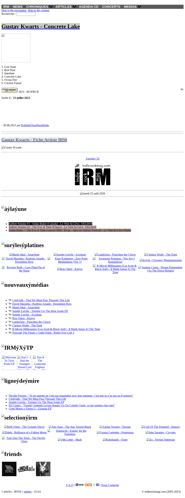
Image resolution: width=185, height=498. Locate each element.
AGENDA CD (88, 6)
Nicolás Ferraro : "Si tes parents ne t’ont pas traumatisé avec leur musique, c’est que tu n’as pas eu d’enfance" (71, 395)
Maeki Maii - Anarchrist (26, 307)
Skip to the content (38, 10)
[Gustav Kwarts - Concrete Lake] (92, 111)
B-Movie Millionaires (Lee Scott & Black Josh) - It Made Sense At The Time (56, 329)
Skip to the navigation (13, 10)
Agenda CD (93, 158)
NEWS (18, 6)
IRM (6, 6)
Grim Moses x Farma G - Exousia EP (30, 408)
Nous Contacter (110, 485)
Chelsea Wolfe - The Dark (27, 325)
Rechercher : (8, 13)
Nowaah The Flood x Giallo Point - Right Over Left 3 (43, 332)
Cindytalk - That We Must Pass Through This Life (41, 300)
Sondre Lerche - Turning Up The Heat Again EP (40, 311)
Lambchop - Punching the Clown (31, 321)
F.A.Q (69, 485)
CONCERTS (111, 6)
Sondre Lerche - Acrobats (27, 314)
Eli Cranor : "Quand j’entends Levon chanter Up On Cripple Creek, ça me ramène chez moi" (62, 405)
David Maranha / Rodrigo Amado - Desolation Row (42, 303)
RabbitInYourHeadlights (35, 125)
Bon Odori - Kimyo (23, 318)
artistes (28, 491)
